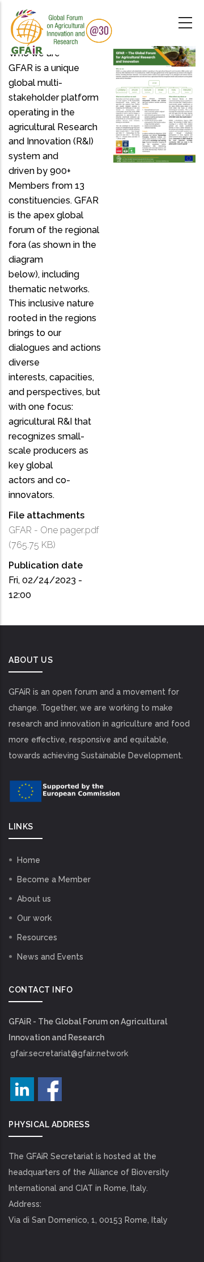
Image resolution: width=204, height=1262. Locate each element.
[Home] (60, 23)
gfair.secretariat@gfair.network (69, 1053)
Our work (34, 918)
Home (28, 860)
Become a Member (54, 879)
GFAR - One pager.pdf (53, 530)
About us (34, 898)
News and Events (50, 956)
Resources (37, 937)
